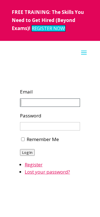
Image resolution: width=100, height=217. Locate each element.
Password (30, 115)
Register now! (48, 28)
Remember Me (43, 139)
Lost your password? (47, 172)
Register (33, 164)
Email (26, 91)
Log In (27, 152)
